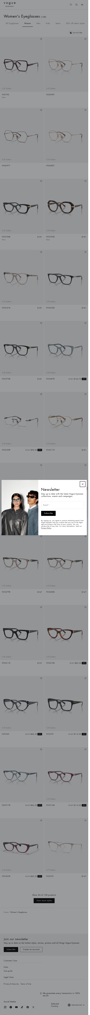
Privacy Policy (46, 528)
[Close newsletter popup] (82, 484)
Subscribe (48, 513)
